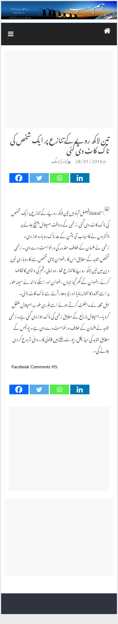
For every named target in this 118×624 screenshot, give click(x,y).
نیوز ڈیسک (59, 160)
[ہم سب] (59, 10)
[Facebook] (19, 178)
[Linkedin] (79, 178)
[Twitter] (39, 178)
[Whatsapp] (59, 178)
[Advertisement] (58, 89)
